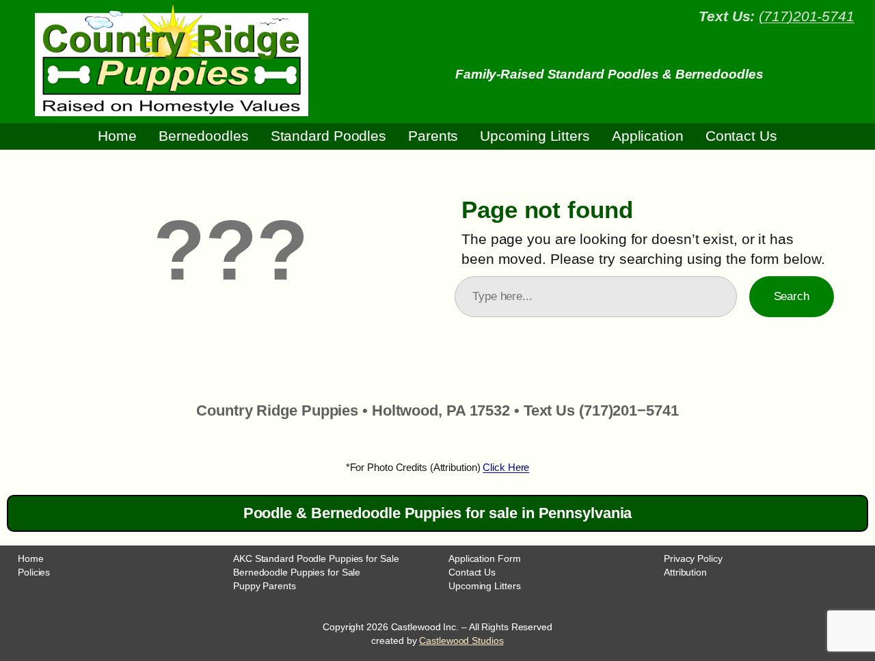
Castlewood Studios (461, 640)
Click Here (506, 467)
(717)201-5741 (806, 16)
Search (791, 296)
